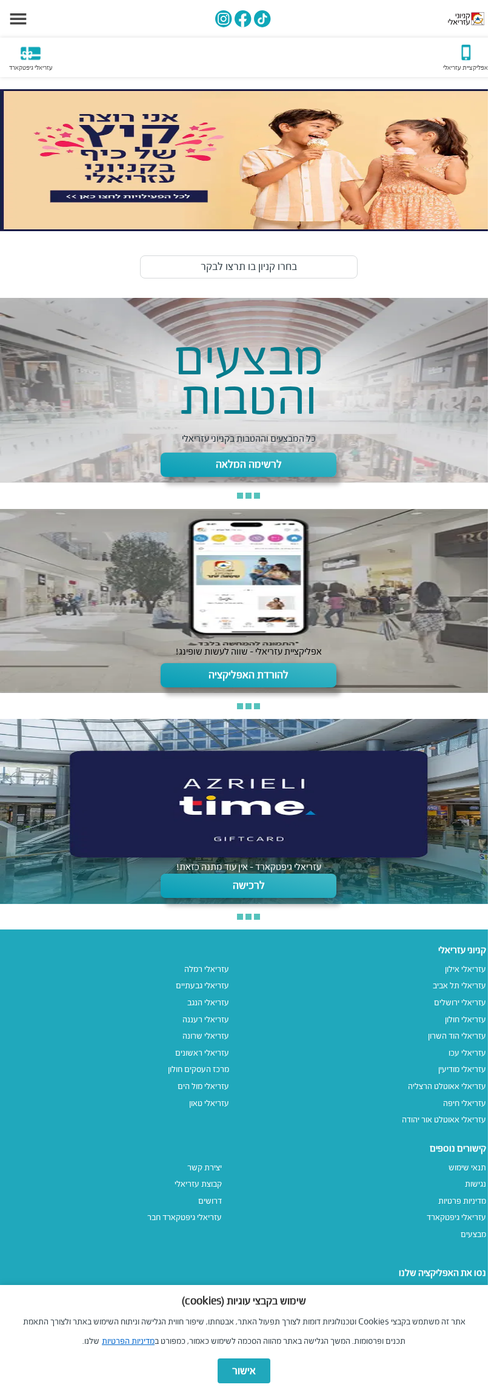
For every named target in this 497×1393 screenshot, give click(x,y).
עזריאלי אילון (465, 969)
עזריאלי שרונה (205, 1036)
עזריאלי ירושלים (460, 1002)
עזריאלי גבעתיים (202, 985)
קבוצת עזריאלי (198, 1184)
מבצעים (473, 1234)
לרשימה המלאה (249, 464)
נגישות (475, 1184)
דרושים (210, 1201)
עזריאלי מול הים (203, 1086)
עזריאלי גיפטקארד (456, 1217)
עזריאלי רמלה (206, 969)
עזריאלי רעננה (205, 1019)
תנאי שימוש (467, 1167)
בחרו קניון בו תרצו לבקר (249, 266)
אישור (244, 1370)
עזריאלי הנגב (208, 1002)
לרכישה (249, 885)
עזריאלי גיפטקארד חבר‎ (184, 1217)
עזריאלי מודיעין (462, 1069)
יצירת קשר (204, 1167)
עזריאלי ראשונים (202, 1053)
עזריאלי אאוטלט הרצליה (447, 1086)
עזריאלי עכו (467, 1053)
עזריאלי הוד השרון (457, 1036)
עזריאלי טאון (209, 1103)
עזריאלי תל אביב (459, 985)
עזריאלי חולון (465, 1019)
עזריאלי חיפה (464, 1103)
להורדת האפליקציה (248, 675)
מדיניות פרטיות (462, 1201)
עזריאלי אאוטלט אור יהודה (444, 1120)
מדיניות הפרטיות (128, 1341)
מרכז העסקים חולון (198, 1069)
